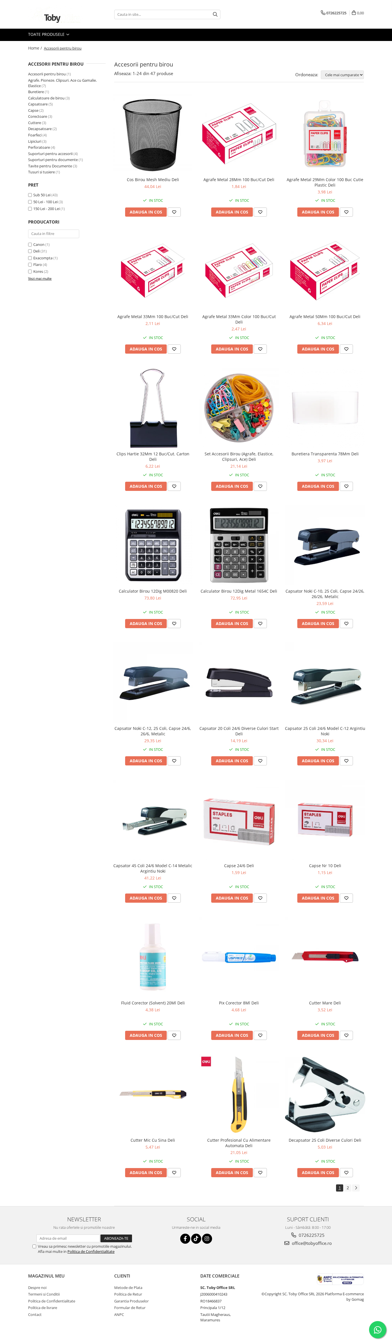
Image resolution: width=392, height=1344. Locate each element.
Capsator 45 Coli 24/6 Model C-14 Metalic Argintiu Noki (152, 868)
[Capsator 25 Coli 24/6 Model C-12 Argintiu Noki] (325, 682)
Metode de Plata (128, 1287)
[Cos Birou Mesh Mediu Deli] (153, 134)
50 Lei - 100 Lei (45, 201)
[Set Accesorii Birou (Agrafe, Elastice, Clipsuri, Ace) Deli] (239, 408)
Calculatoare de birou (46, 98)
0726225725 (311, 1235)
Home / (35, 48)
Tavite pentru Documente (50, 166)
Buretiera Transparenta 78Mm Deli (325, 454)
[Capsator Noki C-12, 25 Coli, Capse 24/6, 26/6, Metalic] (153, 682)
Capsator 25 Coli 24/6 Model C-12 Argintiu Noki (325, 731)
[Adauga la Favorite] (174, 212)
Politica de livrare (42, 1307)
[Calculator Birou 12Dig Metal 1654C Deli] (239, 545)
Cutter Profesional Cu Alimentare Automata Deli (239, 1142)
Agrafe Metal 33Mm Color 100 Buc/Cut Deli (239, 319)
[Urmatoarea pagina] (356, 1188)
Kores (38, 271)
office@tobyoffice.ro (311, 1243)
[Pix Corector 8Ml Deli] (239, 957)
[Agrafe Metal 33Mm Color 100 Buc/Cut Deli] (239, 271)
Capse (33, 110)
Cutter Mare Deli (325, 1003)
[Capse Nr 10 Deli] (325, 820)
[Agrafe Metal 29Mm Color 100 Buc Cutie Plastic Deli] (325, 134)
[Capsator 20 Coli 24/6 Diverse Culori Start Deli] (239, 682)
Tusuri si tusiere (41, 172)
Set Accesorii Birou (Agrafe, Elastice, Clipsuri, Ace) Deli (239, 456)
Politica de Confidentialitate (91, 1251)
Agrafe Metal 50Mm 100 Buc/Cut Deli (325, 316)
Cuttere (34, 122)
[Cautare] (215, 14)
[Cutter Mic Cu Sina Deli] (153, 1094)
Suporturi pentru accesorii (50, 153)
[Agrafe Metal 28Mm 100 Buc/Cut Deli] (239, 134)
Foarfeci (35, 135)
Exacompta (43, 257)
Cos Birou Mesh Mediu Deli (153, 179)
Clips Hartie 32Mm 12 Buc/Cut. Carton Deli (153, 456)
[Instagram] (207, 1239)
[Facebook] (185, 1239)
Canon (38, 244)
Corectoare (37, 116)
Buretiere (36, 91)
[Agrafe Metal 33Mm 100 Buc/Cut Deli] (153, 271)
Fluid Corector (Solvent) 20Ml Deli (153, 1003)
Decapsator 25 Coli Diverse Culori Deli (325, 1140)
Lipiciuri (34, 141)
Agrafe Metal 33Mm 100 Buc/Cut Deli (152, 316)
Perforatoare (39, 147)
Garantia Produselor (131, 1301)
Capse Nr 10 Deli (325, 865)
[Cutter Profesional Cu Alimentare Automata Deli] (239, 1094)
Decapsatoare (40, 128)
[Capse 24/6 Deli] (239, 820)
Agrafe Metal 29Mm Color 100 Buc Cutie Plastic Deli (325, 182)
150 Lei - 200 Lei (46, 208)
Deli (36, 251)
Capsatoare (38, 104)
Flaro (37, 264)
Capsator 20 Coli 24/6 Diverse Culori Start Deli (239, 731)
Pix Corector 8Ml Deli (239, 1003)
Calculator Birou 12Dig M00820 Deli (153, 591)
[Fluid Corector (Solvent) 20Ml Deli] (153, 957)
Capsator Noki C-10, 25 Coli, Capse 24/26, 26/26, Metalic (325, 593)
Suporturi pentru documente (53, 159)
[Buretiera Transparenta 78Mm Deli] (325, 408)
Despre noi (37, 1287)
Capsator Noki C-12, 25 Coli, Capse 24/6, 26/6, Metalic (153, 731)
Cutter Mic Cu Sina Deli (153, 1140)
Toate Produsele (47, 34)
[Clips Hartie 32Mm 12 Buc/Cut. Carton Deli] (153, 408)
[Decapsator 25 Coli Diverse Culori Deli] (325, 1094)
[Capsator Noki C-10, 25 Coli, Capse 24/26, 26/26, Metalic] (325, 545)
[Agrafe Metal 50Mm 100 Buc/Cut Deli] (325, 271)
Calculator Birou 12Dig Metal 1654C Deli (239, 591)
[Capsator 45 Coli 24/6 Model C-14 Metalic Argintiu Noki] (153, 820)
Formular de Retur (129, 1307)
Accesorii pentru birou (47, 74)
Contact (35, 1314)
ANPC (119, 1314)
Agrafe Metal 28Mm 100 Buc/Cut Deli (238, 179)
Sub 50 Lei (42, 194)
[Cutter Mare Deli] (325, 957)
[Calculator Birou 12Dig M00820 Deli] (153, 545)
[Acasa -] (57, 14)
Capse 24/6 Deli (239, 865)
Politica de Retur (128, 1294)
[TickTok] (196, 1239)
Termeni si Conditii (44, 1294)
